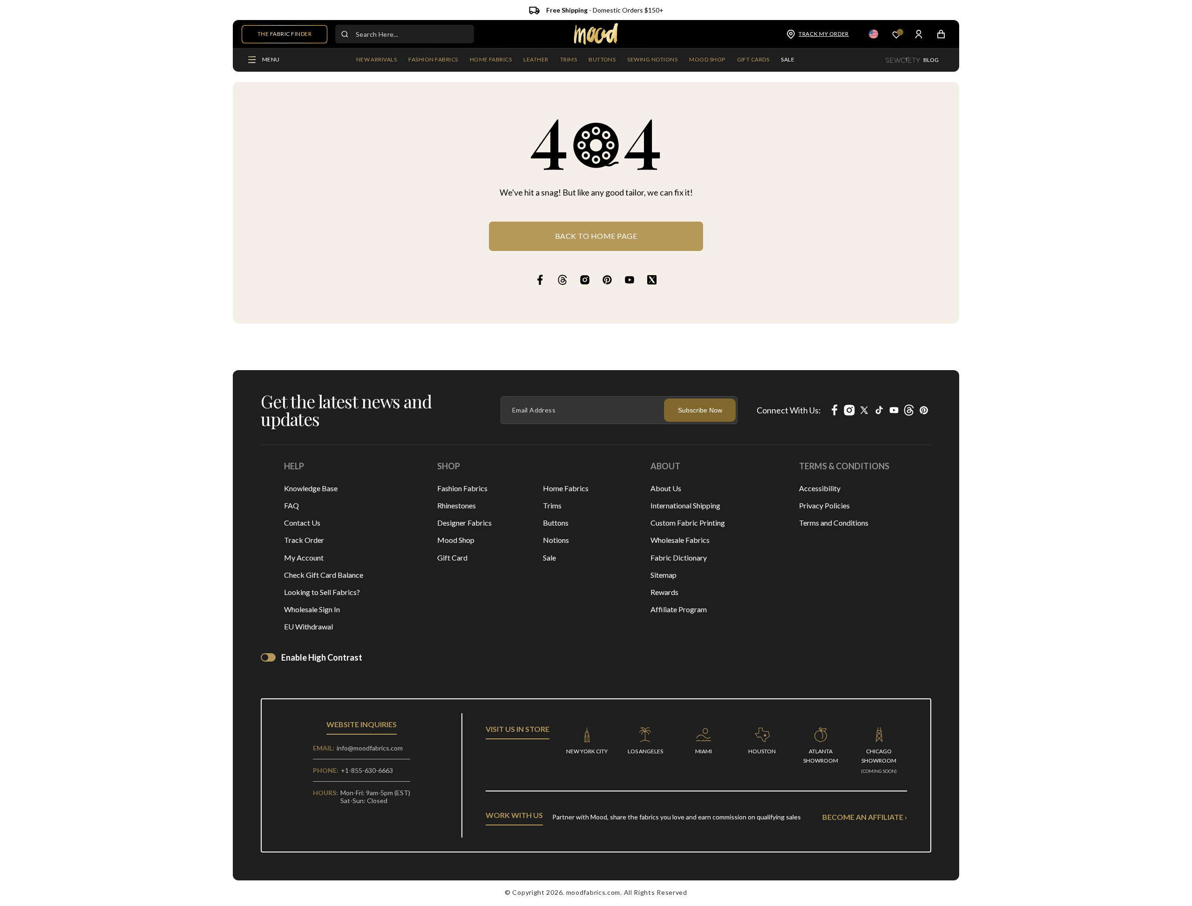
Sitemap (663, 574)
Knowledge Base (311, 488)
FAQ (291, 505)
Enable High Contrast (321, 657)
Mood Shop (455, 539)
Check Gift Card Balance (323, 574)
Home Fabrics (566, 488)
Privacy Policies (824, 505)
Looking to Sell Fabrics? (322, 592)
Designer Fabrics (464, 522)
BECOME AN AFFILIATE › (864, 816)
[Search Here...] (344, 34)
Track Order (304, 539)
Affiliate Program (678, 609)
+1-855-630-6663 (367, 770)
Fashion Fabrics (462, 488)
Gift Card (452, 557)
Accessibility (819, 488)
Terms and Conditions (833, 522)
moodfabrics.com (593, 892)
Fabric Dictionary (678, 557)
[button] (433, 60)
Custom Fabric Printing (687, 522)
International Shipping (685, 505)
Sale (549, 557)
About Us (665, 488)
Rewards (664, 592)
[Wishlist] (896, 34)
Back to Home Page (596, 235)
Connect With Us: (789, 410)
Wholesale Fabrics (680, 539)
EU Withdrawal (308, 626)
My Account (304, 557)
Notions (556, 539)
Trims (552, 505)
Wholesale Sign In (312, 609)
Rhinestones (456, 505)
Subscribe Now (700, 410)
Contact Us (302, 522)
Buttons (556, 522)
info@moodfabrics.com (370, 748)
